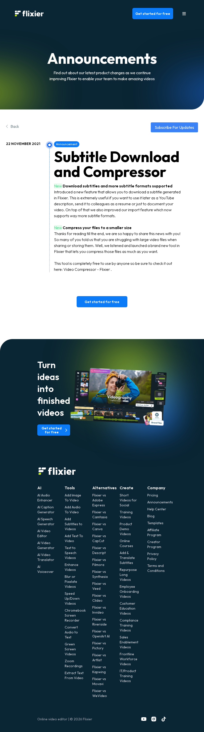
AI (39, 487)
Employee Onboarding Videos (129, 591)
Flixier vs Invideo (99, 610)
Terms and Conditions (156, 568)
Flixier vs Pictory (99, 645)
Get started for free (152, 13)
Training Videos (126, 514)
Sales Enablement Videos (129, 642)
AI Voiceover (45, 569)
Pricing (152, 495)
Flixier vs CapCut (99, 538)
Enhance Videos (71, 567)
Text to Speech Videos (70, 553)
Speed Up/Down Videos (72, 598)
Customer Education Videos (127, 608)
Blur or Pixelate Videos (71, 581)
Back (14, 126)
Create (126, 487)
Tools (70, 487)
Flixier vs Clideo (99, 598)
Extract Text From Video (74, 675)
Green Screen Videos (70, 649)
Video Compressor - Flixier (86, 269)
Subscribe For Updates (174, 127)
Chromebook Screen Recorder (74, 615)
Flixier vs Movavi (99, 681)
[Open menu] (184, 14)
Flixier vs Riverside (99, 622)
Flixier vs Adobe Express (99, 500)
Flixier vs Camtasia (99, 514)
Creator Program (154, 544)
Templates (155, 523)
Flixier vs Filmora (99, 562)
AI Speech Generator (45, 521)
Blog (150, 516)
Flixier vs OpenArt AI (101, 633)
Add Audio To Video (73, 509)
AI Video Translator (45, 557)
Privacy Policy (153, 556)
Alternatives (104, 487)
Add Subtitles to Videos (73, 524)
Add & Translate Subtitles (127, 558)
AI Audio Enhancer (44, 497)
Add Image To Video (73, 497)
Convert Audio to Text (71, 632)
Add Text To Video (74, 538)
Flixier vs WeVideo (99, 693)
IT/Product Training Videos (128, 676)
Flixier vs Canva (99, 526)
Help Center (156, 509)
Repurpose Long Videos (128, 574)
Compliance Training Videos (129, 625)
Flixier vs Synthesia (100, 574)
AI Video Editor (44, 533)
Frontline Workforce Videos (128, 659)
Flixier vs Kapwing (99, 669)
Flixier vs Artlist (99, 657)
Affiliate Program (154, 532)
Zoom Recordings (74, 663)
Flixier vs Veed (99, 586)
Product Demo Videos (126, 529)
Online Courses (126, 543)
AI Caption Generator (45, 509)
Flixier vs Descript (99, 550)
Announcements (157, 502)
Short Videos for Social (128, 500)
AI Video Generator (45, 545)
